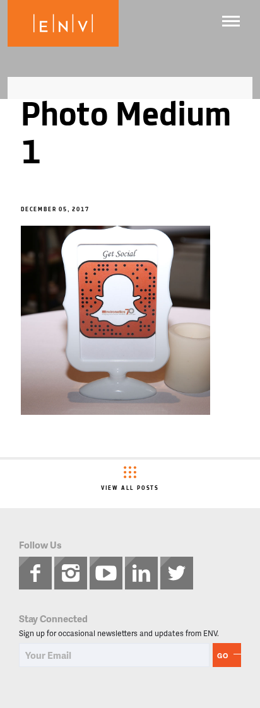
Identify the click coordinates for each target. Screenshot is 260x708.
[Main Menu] (231, 21)
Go (222, 655)
